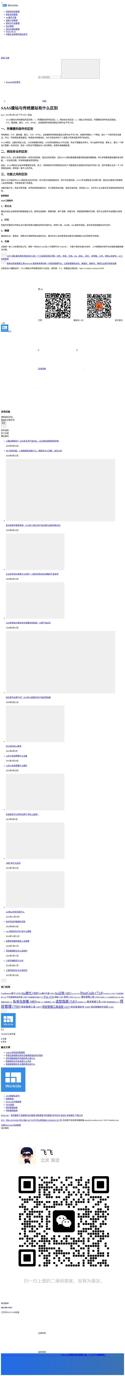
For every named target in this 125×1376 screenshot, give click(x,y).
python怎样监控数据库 (15, 1052)
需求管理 (81, 1002)
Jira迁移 (63, 993)
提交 (3, 423)
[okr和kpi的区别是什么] (35, 907)
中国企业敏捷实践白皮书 (16, 34)
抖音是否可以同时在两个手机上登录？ (22, 814)
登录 (3, 58)
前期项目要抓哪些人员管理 (17, 941)
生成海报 (42, 369)
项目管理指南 (12, 1111)
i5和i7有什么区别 (13, 863)
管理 (40, 1002)
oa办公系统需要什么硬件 (16, 766)
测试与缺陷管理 (13, 29)
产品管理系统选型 (17, 997)
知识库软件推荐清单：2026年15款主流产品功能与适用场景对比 (33, 525)
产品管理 (23, 1115)
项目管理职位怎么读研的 (16, 951)
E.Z (2, 115)
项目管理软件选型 (102, 1007)
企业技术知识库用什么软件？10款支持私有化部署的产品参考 (32, 574)
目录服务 (71, 1115)
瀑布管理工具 (90, 997)
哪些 (59, 997)
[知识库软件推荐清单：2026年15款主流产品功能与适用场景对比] (60, 521)
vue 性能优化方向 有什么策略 (18, 931)
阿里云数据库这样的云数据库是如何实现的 (24, 1055)
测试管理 (48, 1115)
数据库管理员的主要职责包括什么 (20, 1064)
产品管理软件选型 (35, 997)
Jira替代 (30, 993)
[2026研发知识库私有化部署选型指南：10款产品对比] (35, 618)
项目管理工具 (31, 1007)
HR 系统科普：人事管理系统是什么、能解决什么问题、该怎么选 (34, 451)
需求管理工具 (96, 1002)
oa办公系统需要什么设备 (16, 756)
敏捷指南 (10, 1099)
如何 (69, 997)
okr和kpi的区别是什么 (15, 912)
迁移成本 (49, 1002)
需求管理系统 (113, 1002)
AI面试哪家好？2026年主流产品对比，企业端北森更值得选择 (32, 441)
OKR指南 (10, 1105)
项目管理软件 (80, 1007)
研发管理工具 (114, 997)
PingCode (91, 993)
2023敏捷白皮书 (13, 1096)
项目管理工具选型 (56, 1006)
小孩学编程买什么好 (14, 961)
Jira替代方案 (11, 17)
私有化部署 (25, 1001)
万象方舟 (79, 1115)
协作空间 (56, 1115)
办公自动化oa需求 (13, 746)
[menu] (2, 2)
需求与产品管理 (13, 23)
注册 (7, 58)
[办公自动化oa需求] (35, 741)
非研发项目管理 (13, 12)
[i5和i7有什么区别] (35, 858)
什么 (48, 997)
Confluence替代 (11, 993)
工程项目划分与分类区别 (16, 970)
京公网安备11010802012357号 (31, 1120)
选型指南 (66, 1001)
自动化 (63, 1115)
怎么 (77, 997)
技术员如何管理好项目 (15, 922)
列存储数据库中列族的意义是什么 (20, 1058)
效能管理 (39, 1115)
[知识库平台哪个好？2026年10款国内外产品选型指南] (60, 693)
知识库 (104, 997)
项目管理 (14, 1115)
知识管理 (10, 26)
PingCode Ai (11, 31)
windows (109, 993)
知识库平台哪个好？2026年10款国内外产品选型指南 (28, 697)
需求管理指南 (12, 1108)
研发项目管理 (12, 15)
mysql (76, 993)
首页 (13, 82)
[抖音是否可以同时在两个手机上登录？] (35, 810)
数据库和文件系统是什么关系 (18, 1061)
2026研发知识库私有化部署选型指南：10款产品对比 (28, 623)
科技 (30, 115)
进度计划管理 (12, 20)
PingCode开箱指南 (13, 1102)
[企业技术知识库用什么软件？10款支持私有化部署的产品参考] (35, 569)
